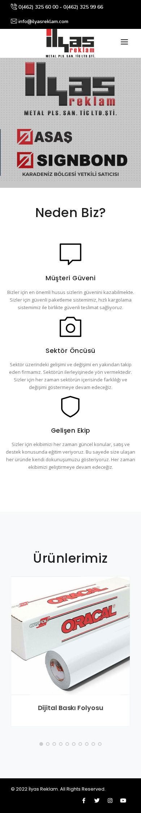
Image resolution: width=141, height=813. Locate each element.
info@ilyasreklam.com (42, 21)
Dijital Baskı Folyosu (70, 707)
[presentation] (6, 120)
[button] (41, 744)
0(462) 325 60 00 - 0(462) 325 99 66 (60, 7)
